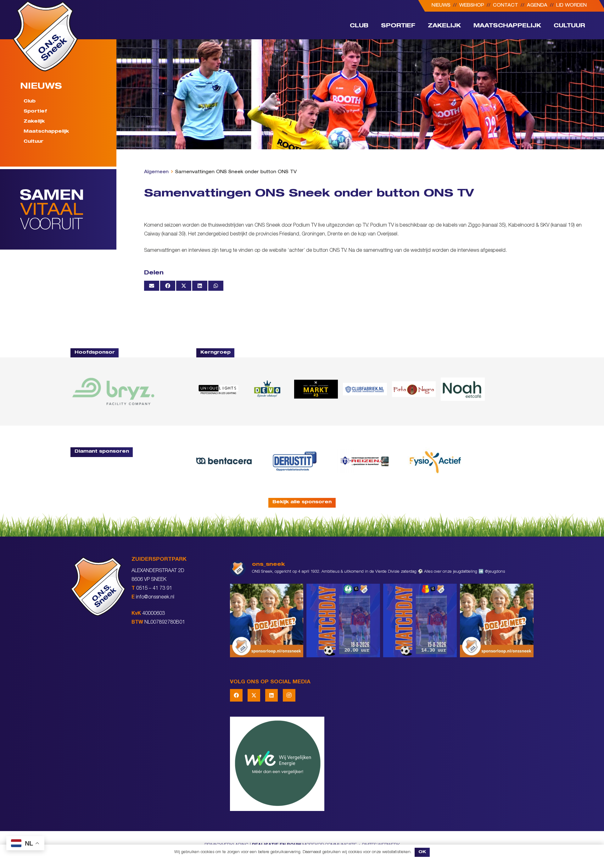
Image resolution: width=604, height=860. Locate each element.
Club (30, 101)
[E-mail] (151, 286)
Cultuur (33, 141)
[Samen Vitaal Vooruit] (68, 209)
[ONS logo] (45, 36)
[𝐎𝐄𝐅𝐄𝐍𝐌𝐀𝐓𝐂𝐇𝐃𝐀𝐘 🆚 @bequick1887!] (420, 620)
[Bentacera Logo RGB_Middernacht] (224, 461)
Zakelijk (34, 121)
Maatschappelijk (46, 132)
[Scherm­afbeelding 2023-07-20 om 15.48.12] (294, 461)
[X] (254, 695)
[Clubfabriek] (365, 389)
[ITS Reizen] (365, 461)
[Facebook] (236, 695)
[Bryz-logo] (113, 391)
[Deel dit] (167, 286)
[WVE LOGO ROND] (382, 764)
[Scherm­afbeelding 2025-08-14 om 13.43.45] (414, 389)
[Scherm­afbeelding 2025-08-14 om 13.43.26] (462, 389)
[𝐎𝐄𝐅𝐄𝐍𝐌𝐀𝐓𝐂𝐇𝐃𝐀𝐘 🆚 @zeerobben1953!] (343, 620)
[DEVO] (267, 389)
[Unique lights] (218, 389)
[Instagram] (289, 695)
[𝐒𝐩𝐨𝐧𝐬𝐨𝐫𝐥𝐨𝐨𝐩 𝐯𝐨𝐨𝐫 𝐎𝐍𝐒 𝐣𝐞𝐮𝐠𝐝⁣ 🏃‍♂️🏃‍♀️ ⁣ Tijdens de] (267, 620)
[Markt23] (316, 389)
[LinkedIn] (271, 695)
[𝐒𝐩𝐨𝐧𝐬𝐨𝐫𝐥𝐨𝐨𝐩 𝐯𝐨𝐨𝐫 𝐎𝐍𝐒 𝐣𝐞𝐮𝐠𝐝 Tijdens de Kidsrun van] (497, 620)
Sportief (35, 111)
